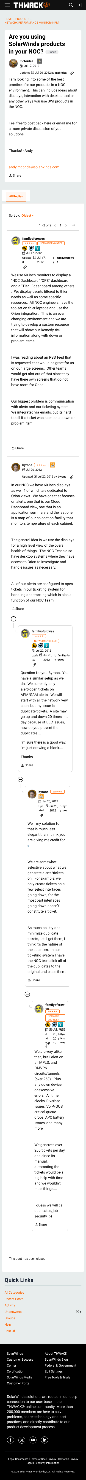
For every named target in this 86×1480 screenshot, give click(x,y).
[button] (13, 63)
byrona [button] (27, 465)
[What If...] (40, 61)
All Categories (14, 1292)
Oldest (27, 216)
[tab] (16, 196)
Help (8, 1324)
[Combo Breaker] (25, 248)
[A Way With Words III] (53, 465)
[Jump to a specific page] (73, 225)
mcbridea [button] (26, 61)
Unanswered (43, 1311)
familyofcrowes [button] (33, 238)
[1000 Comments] (31, 248)
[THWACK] (32, 5)
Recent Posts (14, 1299)
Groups (10, 1318)
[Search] (71, 5)
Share (15, 176)
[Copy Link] (72, 73)
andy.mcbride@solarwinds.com (34, 167)
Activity (10, 1305)
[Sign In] (79, 5)
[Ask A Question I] (37, 248)
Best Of (10, 1331)
